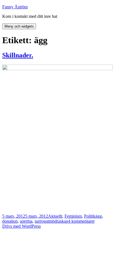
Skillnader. (17, 55)
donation (10, 221)
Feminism (73, 216)
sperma (26, 221)
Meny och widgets (19, 26)
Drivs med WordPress (21, 226)
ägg (98, 216)
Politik (89, 216)
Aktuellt (55, 216)
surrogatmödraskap (51, 221)
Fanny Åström (15, 6)
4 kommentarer (81, 221)
